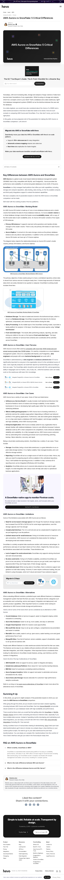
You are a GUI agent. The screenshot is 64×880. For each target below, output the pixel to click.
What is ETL (36, 844)
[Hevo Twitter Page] (60, 871)
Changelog (6, 856)
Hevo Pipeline (6, 844)
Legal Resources (50, 856)
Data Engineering (23, 853)
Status (4, 858)
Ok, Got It (47, 877)
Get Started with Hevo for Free (32, 156)
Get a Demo (49, 377)
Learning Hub (22, 846)
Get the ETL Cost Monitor (32, 507)
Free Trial (5, 846)
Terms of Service (50, 853)
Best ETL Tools (37, 846)
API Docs (21, 849)
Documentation (22, 851)
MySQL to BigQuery (38, 853)
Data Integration (23, 856)
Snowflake (48, 712)
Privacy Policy (49, 851)
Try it (55, 377)
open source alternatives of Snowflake (30, 684)
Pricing (5, 849)
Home (4, 12)
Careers (48, 846)
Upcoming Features (8, 853)
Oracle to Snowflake (38, 859)
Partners (48, 849)
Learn (9, 12)
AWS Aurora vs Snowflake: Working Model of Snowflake (23, 312)
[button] (32, 753)
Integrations (6, 851)
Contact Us (49, 844)
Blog (20, 844)
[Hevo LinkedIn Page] (57, 871)
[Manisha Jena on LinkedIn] (16, 24)
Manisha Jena (11, 24)
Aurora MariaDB (45, 706)
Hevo (46, 725)
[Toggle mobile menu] (60, 6)
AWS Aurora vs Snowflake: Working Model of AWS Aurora (26, 273)
